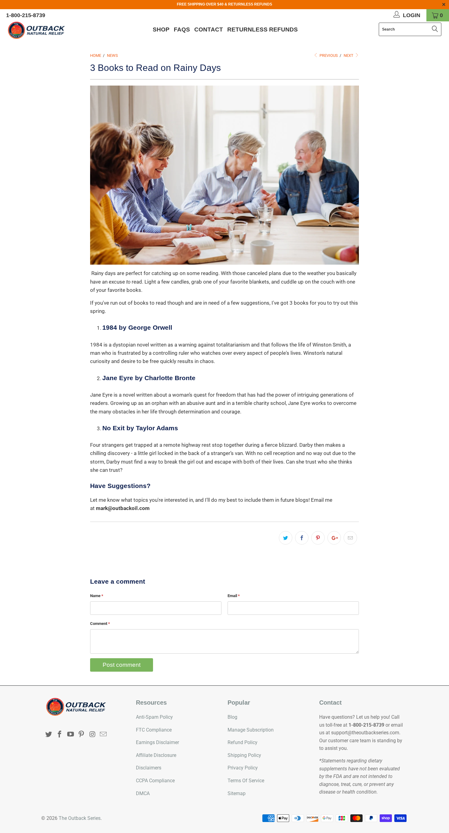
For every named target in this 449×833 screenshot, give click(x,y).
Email (234, 595)
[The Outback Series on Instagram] (92, 735)
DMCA (143, 793)
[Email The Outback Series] (103, 735)
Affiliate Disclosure (156, 755)
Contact (208, 29)
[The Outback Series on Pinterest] (81, 735)
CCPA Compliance (155, 780)
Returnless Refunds (262, 29)
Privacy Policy (243, 768)
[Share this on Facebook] (301, 538)
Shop (161, 29)
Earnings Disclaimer (157, 742)
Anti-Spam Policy (154, 717)
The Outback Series (79, 818)
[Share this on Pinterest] (318, 538)
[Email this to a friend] (350, 538)
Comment (100, 623)
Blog (232, 717)
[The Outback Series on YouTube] (70, 735)
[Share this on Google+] (334, 538)
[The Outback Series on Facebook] (59, 735)
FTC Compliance (154, 730)
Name (96, 595)
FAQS (182, 29)
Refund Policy (242, 742)
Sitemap (237, 793)
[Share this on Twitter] (285, 538)
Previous (328, 55)
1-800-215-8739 (25, 15)
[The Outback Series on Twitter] (48, 735)
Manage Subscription (251, 730)
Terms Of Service (246, 780)
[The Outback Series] (39, 30)
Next (349, 55)
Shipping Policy (244, 755)
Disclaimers (148, 768)
